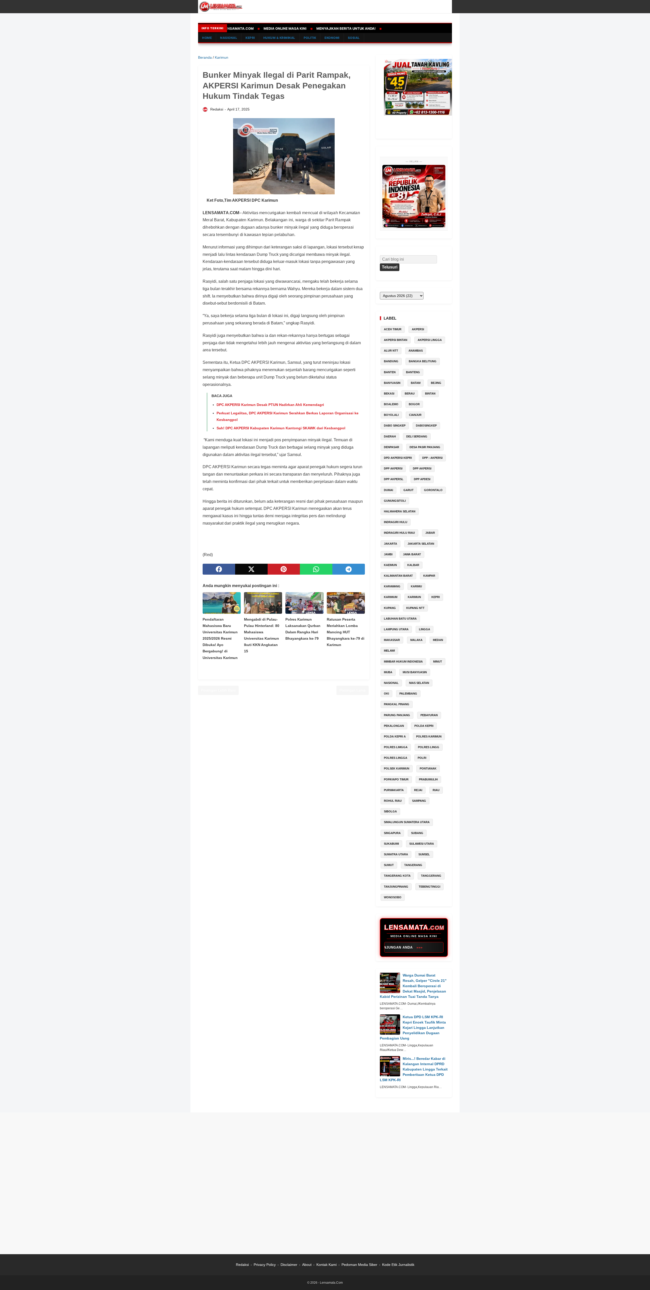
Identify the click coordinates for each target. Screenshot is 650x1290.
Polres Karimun (429, 736)
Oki (386, 693)
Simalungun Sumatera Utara (407, 822)
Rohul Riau (393, 800)
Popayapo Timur (396, 779)
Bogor (414, 404)
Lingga (424, 629)
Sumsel (424, 854)
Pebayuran (429, 715)
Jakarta (390, 543)
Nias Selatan (419, 682)
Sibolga (390, 811)
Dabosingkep (426, 425)
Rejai (418, 790)
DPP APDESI (422, 479)
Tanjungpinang (396, 886)
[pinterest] (284, 569)
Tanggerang (431, 875)
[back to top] (640, 1278)
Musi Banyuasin (415, 672)
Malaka (416, 639)
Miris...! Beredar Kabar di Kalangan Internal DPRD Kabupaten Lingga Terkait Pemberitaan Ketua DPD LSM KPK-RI (414, 1069)
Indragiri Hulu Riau (399, 532)
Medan (438, 639)
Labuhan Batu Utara (400, 618)
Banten (390, 372)
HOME (207, 38)
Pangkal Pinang (396, 704)
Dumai (388, 490)
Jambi (388, 554)
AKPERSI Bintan (395, 339)
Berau (410, 393)
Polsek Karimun (396, 768)
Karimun (414, 597)
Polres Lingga (395, 757)
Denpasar (391, 447)
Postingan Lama (352, 690)
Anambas (416, 350)
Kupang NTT (415, 607)
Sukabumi (391, 843)
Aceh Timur (392, 329)
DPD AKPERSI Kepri (398, 457)
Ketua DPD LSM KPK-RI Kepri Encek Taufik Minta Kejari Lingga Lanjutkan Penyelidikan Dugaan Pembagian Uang (413, 1027)
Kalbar (413, 565)
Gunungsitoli (395, 500)
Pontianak (428, 768)
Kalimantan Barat (398, 575)
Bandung (391, 361)
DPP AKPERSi (393, 468)
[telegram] (348, 569)
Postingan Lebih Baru (218, 690)
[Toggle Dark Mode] (441, 7)
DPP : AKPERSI (432, 457)
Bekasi (389, 393)
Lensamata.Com (331, 1282)
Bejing (436, 382)
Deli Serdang (416, 436)
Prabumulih (428, 779)
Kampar (429, 575)
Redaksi (242, 1265)
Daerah (390, 436)
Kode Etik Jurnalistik (398, 1265)
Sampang (419, 800)
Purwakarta (394, 790)
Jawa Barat (412, 554)
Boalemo (391, 404)
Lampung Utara (396, 629)
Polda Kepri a (395, 736)
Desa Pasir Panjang (425, 447)
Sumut (389, 865)
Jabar (430, 532)
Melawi (389, 650)
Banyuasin (392, 382)
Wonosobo (392, 897)
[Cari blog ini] (449, 7)
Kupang (390, 607)
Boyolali (391, 414)
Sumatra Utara (396, 854)
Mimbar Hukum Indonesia (403, 661)
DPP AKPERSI (422, 468)
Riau (436, 790)
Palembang (408, 693)
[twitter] (251, 569)
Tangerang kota (397, 875)
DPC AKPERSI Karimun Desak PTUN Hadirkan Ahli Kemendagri (270, 405)
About (307, 1265)
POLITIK (310, 38)
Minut (437, 661)
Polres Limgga (396, 747)
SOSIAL (354, 38)
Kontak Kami (327, 1265)
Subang (417, 833)
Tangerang (413, 865)
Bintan (430, 393)
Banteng (413, 372)
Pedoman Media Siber (359, 1265)
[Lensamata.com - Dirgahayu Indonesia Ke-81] (413, 196)
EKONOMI (331, 38)
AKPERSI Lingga (430, 339)
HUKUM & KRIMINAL (279, 38)
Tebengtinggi (429, 886)
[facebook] (219, 569)
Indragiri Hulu (395, 522)
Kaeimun (390, 565)
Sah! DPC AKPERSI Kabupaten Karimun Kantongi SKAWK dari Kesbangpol (281, 428)
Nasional (391, 682)
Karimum (390, 597)
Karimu (416, 586)
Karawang (392, 586)
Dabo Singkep (394, 425)
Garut (408, 490)
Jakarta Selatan (421, 543)
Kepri (435, 597)
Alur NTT (391, 350)
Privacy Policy (265, 1265)
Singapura (392, 833)
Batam (415, 382)
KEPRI (250, 38)
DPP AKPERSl (393, 479)
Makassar (392, 639)
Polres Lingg (428, 747)
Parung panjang (397, 715)
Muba (388, 672)
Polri (422, 757)
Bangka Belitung (422, 361)
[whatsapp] (316, 569)
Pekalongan (394, 725)
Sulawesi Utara (421, 843)
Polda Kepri (423, 725)
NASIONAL (228, 38)
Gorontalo (433, 490)
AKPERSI (418, 329)
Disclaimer (289, 1265)
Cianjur (415, 414)
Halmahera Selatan (399, 511)
